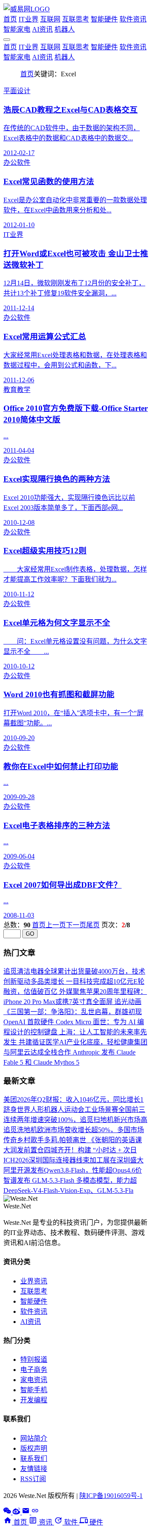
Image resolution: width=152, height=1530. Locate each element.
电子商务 (33, 1369)
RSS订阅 (33, 1478)
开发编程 (33, 1400)
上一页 (56, 925)
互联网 (50, 19)
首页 (10, 19)
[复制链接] (35, 1512)
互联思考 (75, 19)
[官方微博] (17, 1512)
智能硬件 (104, 19)
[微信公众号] (8, 1512)
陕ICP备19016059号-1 (111, 1495)
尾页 (93, 925)
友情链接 (33, 1468)
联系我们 (33, 1458)
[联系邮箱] (26, 1512)
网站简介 (33, 1438)
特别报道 (33, 1359)
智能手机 (33, 1389)
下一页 (76, 925)
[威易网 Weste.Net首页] (26, 9)
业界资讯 (33, 1281)
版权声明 (33, 1448)
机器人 (64, 29)
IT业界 (28, 19)
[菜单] (6, 39)
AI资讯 (42, 29)
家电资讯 (33, 1379)
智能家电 (16, 29)
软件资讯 (133, 19)
